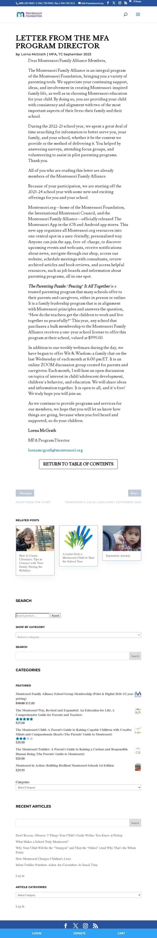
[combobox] (78, 635)
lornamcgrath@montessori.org (55, 450)
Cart (121, 933)
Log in (20, 875)
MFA (53, 54)
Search (55, 615)
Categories (22, 782)
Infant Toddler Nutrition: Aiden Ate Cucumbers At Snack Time (57, 865)
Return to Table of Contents (78, 464)
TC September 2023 (74, 54)
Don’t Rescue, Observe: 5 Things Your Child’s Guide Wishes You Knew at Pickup (69, 835)
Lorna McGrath (33, 54)
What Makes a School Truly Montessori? (42, 841)
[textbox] (78, 636)
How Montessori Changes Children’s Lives (43, 858)
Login (36, 933)
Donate (79, 933)
